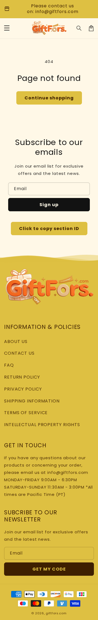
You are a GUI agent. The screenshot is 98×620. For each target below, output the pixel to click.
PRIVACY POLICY (23, 389)
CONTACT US (19, 353)
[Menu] (7, 28)
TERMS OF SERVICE (26, 413)
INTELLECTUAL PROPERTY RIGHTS (42, 424)
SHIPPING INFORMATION (32, 401)
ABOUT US (15, 341)
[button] (79, 28)
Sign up (49, 205)
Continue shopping (49, 98)
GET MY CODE (49, 569)
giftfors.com (56, 613)
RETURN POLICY (22, 377)
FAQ (9, 365)
